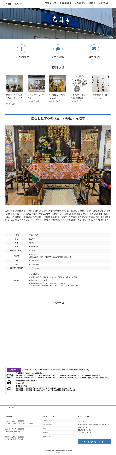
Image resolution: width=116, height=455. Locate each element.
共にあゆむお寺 (47, 424)
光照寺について (47, 421)
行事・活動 (21, 421)
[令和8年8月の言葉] (101, 84)
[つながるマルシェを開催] (36, 84)
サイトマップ (11, 407)
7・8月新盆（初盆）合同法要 (57, 96)
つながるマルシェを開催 (36, 96)
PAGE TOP (111, 439)
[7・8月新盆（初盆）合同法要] (57, 84)
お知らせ (45, 432)
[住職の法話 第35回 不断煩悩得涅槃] (79, 84)
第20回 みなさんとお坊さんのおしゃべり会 (14, 98)
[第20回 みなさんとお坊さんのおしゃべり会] (14, 84)
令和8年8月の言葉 (99, 95)
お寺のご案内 (47, 428)
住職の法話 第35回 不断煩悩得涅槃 (79, 96)
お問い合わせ (47, 436)
